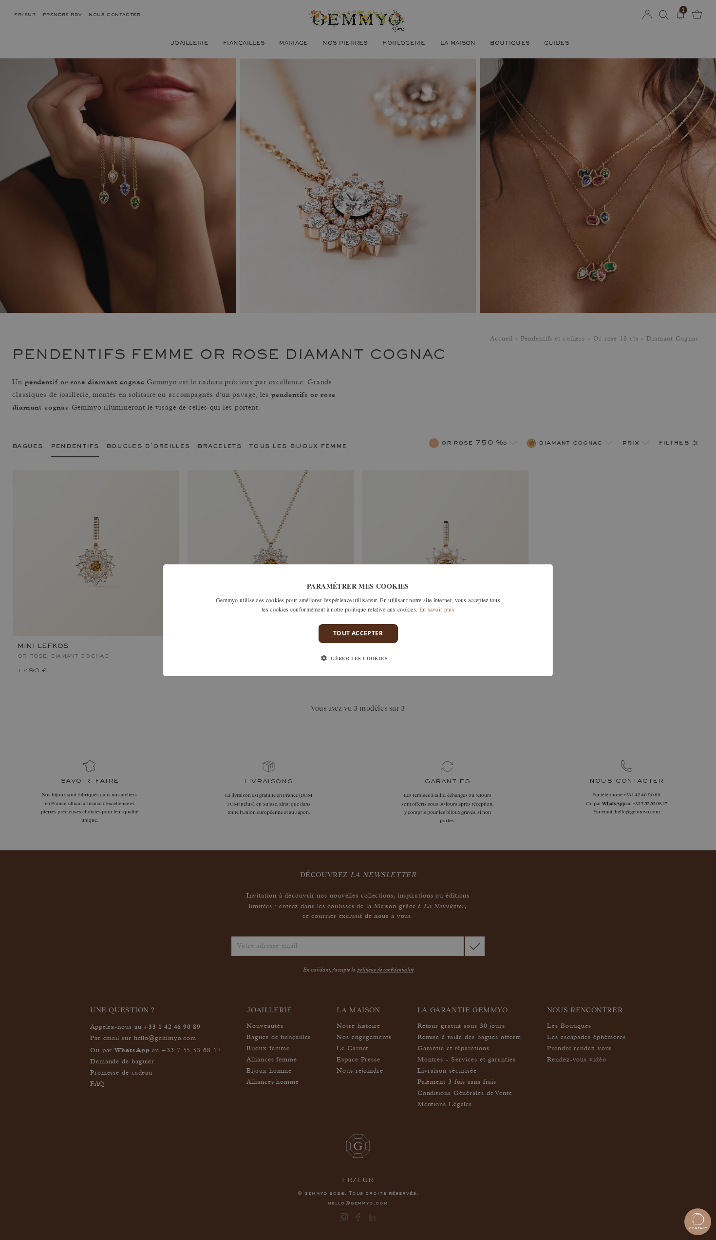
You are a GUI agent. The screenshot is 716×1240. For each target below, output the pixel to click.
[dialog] (358, 620)
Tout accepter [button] (358, 633)
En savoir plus (436, 609)
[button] (358, 658)
